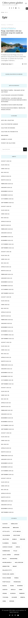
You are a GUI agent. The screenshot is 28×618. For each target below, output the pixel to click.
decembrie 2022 (6, 327)
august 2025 (5, 206)
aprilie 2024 (5, 266)
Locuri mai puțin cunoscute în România (12, 95)
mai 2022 (4, 353)
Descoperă (4, 135)
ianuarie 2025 (5, 232)
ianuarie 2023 (5, 323)
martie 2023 (5, 315)
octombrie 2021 (6, 380)
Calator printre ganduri (9, 124)
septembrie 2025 (6, 202)
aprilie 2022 (5, 357)
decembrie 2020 (6, 417)
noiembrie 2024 (6, 240)
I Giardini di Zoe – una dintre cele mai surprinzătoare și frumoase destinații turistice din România (14, 100)
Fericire (22, 539)
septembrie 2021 (6, 383)
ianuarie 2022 (5, 368)
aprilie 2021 (5, 402)
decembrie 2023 (6, 282)
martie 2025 (5, 225)
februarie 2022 (6, 365)
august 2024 (5, 251)
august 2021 (5, 387)
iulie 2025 (4, 210)
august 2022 (5, 342)
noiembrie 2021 (6, 376)
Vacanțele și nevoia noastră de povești (11, 104)
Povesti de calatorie (8, 143)
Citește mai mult (6, 64)
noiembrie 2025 (6, 195)
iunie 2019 (4, 485)
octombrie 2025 (6, 198)
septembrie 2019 (6, 474)
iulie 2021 (4, 391)
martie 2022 (5, 361)
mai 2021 (3, 399)
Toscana (5, 597)
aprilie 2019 (5, 493)
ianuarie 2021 (5, 414)
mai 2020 (4, 444)
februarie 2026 (6, 183)
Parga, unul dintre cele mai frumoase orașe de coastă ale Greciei (12, 33)
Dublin (14, 539)
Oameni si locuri (6, 139)
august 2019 (5, 478)
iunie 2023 (4, 304)
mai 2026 (4, 172)
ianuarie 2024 (5, 278)
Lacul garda (7, 554)
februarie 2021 (6, 410)
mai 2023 (3, 308)
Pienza (16, 577)
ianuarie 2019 (5, 504)
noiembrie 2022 (6, 331)
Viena (4, 601)
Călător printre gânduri (12, 2)
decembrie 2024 (6, 236)
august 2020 (5, 433)
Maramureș (13, 558)
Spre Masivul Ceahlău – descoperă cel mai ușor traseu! (12, 91)
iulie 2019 (4, 482)
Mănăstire (6, 566)
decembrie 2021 (6, 372)
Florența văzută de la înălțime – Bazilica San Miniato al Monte (13, 108)
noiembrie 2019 (6, 467)
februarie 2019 (6, 500)
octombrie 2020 (6, 425)
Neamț (15, 566)
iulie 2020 (4, 436)
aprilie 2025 (5, 221)
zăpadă (11, 601)
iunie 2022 (4, 349)
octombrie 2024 (6, 244)
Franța (14, 543)
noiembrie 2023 (6, 285)
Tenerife (21, 593)
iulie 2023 (4, 300)
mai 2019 (3, 489)
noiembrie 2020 (6, 421)
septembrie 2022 (6, 338)
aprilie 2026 (5, 176)
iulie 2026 (4, 164)
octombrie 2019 (6, 470)
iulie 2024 (4, 255)
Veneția (22, 597)
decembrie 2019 (6, 463)
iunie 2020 (4, 440)
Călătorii (6, 539)
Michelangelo (7, 562)
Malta (5, 558)
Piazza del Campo (8, 574)
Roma (12, 585)
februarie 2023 (6, 319)
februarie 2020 (6, 455)
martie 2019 (5, 497)
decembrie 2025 (6, 191)
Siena (20, 589)
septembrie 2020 (6, 429)
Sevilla (13, 589)
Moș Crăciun (19, 562)
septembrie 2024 (6, 247)
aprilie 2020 (5, 448)
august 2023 (5, 297)
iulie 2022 (4, 346)
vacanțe (14, 597)
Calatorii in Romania (8, 127)
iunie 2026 (4, 168)
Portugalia (6, 581)
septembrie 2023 (6, 293)
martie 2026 (5, 179)
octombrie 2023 (6, 289)
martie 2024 (5, 270)
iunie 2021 (4, 395)
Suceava (13, 593)
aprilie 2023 (5, 312)
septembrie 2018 (6, 512)
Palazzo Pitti (7, 570)
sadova (5, 589)
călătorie (16, 535)
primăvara (17, 581)
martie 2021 (5, 406)
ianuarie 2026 (5, 187)
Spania (5, 593)
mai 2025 (3, 217)
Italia (15, 550)
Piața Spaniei (7, 577)
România (20, 585)
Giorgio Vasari (7, 547)
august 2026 (5, 161)
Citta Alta (6, 531)
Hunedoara (6, 550)
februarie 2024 (6, 274)
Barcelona (6, 527)
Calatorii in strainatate (8, 28)
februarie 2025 (6, 229)
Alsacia (5, 523)
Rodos (5, 585)
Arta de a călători (7, 120)
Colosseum (6, 535)
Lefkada (16, 554)
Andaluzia (14, 523)
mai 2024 (4, 263)
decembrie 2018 (6, 508)
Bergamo (16, 527)
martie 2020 (5, 451)
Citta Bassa (17, 531)
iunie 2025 (4, 213)
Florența (6, 543)
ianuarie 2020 (5, 459)
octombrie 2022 (6, 334)
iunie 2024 (4, 259)
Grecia (18, 547)
